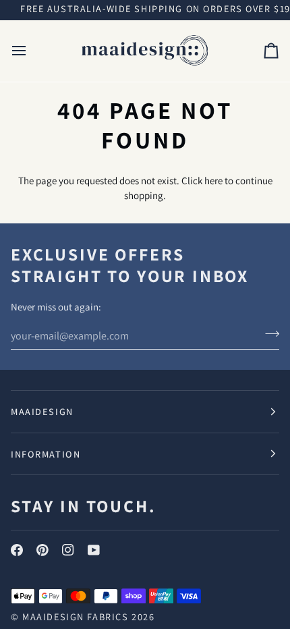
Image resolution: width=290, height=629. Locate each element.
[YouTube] (94, 550)
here (213, 180)
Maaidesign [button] (42, 411)
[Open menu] (31, 51)
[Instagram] (68, 550)
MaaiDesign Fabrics (77, 616)
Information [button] (45, 453)
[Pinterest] (42, 550)
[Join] (268, 334)
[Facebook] (17, 550)
